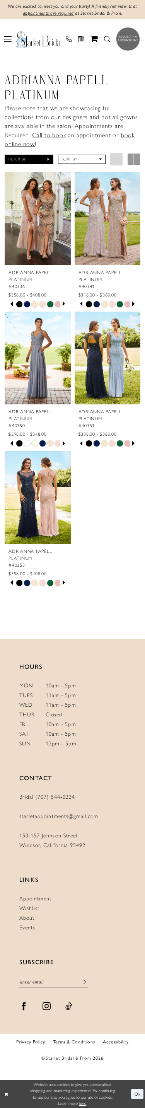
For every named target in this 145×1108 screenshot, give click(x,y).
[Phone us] (69, 39)
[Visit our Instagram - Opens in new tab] (46, 1006)
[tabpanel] (19, 304)
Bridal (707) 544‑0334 (47, 797)
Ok (138, 1094)
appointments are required (48, 13)
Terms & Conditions (74, 1041)
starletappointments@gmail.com (58, 816)
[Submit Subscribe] (84, 982)
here (82, 1103)
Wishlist (29, 908)
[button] (8, 39)
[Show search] (107, 39)
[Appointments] (81, 39)
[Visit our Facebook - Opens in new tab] (24, 1006)
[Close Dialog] (7, 1094)
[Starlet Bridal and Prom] (39, 39)
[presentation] (38, 218)
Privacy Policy (30, 1041)
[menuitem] (8, 39)
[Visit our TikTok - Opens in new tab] (69, 1006)
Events (27, 927)
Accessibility (116, 1041)
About (26, 918)
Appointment (35, 898)
